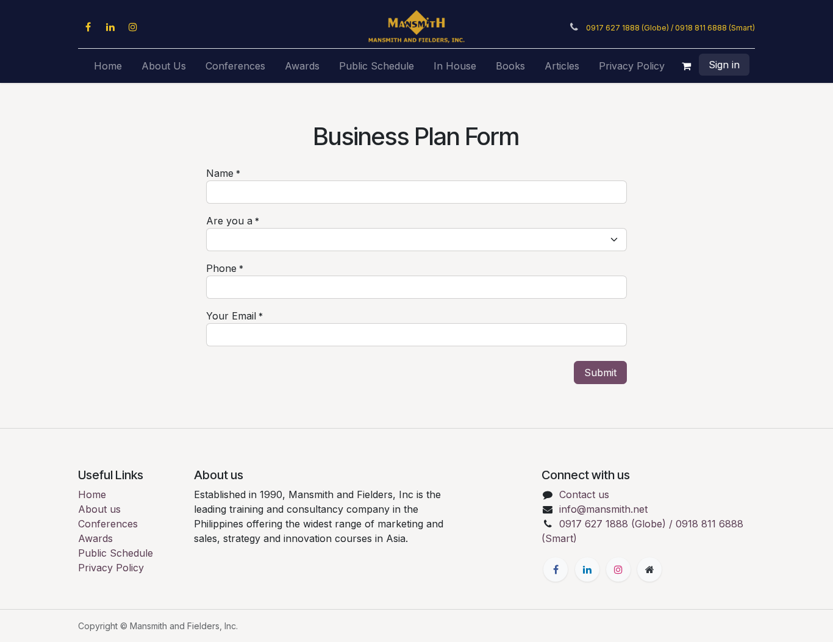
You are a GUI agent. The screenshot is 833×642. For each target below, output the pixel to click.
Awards (95, 538)
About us (99, 509)
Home (92, 494)
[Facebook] (88, 27)
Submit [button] (600, 372)
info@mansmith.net (603, 509)
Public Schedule (115, 553)
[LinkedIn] (110, 27)
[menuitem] (108, 66)
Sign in (724, 65)
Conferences (108, 524)
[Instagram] (133, 27)
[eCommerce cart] (686, 66)
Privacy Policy (111, 568)
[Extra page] (649, 569)
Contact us (584, 494)
